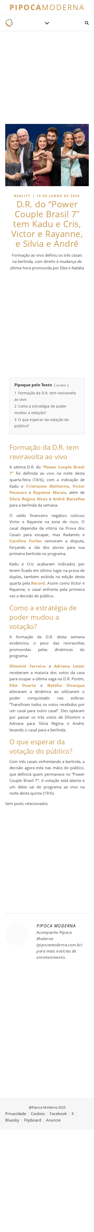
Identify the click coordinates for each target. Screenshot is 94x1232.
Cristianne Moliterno (47, 486)
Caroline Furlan (25, 540)
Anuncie (53, 1120)
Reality (22, 196)
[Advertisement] (47, 324)
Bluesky (12, 1120)
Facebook (58, 1113)
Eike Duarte (22, 685)
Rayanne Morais (49, 492)
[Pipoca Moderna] (9, 23)
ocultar (61, 385)
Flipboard (32, 1120)
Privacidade (15, 1113)
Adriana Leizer (69, 666)
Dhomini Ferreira (27, 666)
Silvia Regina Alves (28, 498)
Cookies (38, 1113)
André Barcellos (69, 498)
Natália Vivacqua (66, 685)
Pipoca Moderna (56, 926)
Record (38, 583)
